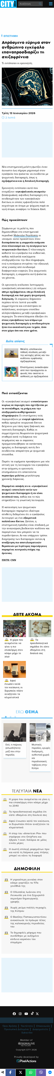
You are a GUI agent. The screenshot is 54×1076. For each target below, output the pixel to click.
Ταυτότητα (27, 1026)
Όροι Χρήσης (10, 1026)
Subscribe (27, 1032)
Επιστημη (11, 36)
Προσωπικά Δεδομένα (16, 1029)
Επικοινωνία (43, 1026)
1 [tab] (5, 716)
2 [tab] (9, 716)
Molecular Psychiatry (26, 235)
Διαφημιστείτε (40, 1029)
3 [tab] (14, 716)
